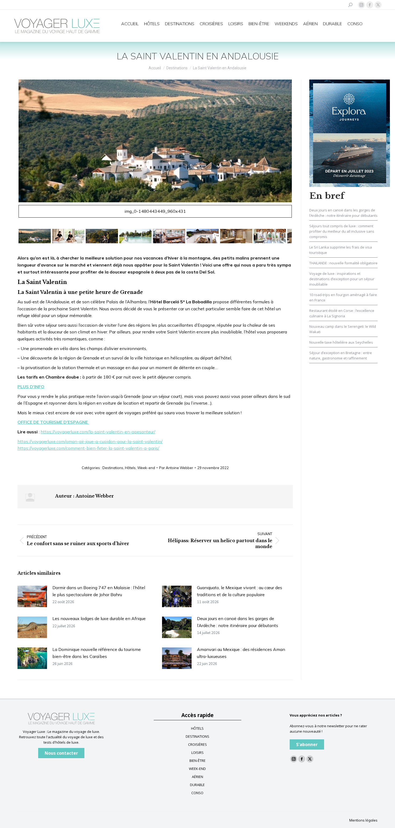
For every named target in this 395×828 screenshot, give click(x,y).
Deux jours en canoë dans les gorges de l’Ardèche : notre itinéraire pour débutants (237, 622)
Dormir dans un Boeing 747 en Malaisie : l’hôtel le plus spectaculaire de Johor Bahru (98, 591)
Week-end (146, 468)
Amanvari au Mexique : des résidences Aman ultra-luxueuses (241, 653)
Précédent (11, 151)
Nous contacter (61, 753)
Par (176, 468)
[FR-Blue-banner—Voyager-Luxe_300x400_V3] (349, 132)
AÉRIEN (197, 776)
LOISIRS (197, 752)
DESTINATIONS (197, 736)
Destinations (112, 468)
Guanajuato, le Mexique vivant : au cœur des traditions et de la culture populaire (239, 591)
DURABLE (197, 784)
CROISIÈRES (197, 744)
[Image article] (32, 596)
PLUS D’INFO (30, 386)
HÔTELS (197, 728)
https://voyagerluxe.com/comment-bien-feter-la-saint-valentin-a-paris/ (88, 448)
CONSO (197, 792)
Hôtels (130, 468)
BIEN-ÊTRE (197, 760)
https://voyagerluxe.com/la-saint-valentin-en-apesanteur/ (98, 431)
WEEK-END (197, 768)
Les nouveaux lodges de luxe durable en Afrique (99, 618)
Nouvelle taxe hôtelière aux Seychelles (341, 342)
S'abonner (307, 744)
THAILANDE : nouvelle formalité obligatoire (343, 263)
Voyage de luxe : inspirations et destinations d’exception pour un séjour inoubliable (341, 279)
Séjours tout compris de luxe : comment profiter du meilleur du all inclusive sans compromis (341, 231)
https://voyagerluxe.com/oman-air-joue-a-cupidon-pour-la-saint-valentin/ (90, 441)
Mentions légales (363, 820)
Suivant (299, 151)
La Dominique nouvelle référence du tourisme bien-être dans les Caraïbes (96, 653)
